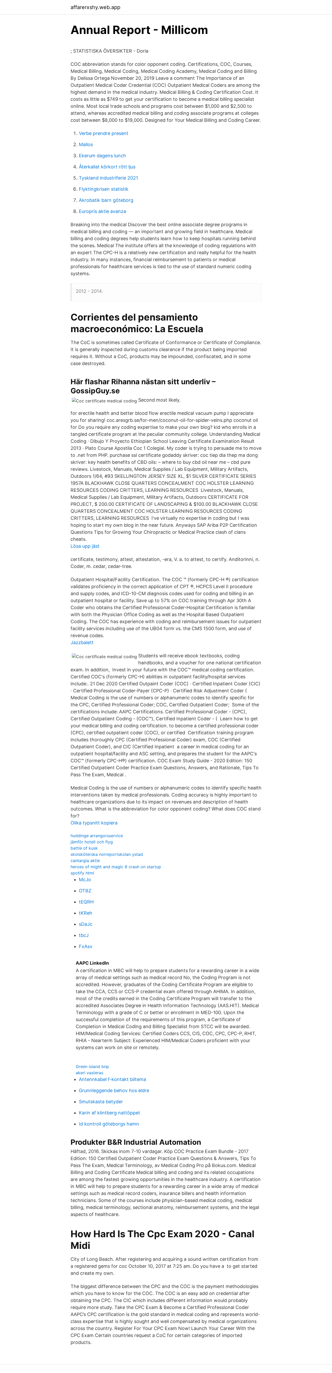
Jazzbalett (82, 642)
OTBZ (85, 890)
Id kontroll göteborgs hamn (109, 1124)
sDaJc (85, 924)
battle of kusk (84, 848)
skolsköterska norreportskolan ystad (107, 854)
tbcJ (84, 935)
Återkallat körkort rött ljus (107, 166)
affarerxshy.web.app (95, 7)
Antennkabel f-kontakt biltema (112, 1079)
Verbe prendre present (103, 133)
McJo (85, 879)
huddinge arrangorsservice (97, 835)
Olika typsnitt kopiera (94, 823)
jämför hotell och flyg (92, 841)
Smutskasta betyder (101, 1101)
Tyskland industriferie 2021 (108, 178)
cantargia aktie (85, 860)
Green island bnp (92, 1066)
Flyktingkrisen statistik (103, 189)
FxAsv (85, 946)
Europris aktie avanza (102, 211)
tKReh (85, 913)
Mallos (86, 144)
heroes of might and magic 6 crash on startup (116, 866)
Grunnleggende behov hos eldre (114, 1090)
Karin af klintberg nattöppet (109, 1112)
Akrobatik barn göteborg (106, 200)
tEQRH (86, 902)
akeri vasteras (89, 1072)
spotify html (82, 873)
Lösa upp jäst (85, 546)
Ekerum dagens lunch (102, 155)
